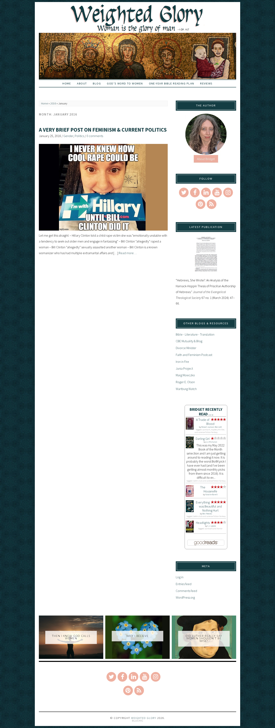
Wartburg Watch (186, 389)
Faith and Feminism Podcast (194, 355)
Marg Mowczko (185, 375)
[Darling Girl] (190, 447)
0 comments (95, 136)
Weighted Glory (143, 718)
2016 (53, 103)
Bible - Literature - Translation (195, 334)
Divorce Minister (186, 348)
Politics (79, 136)
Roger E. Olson (185, 382)
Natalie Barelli (211, 494)
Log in (179, 577)
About (82, 83)
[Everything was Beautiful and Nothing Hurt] (190, 511)
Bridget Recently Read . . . (206, 411)
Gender (68, 136)
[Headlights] (190, 531)
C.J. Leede (211, 526)
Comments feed (186, 591)
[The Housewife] (190, 496)
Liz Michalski (211, 442)
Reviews (206, 83)
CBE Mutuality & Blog (189, 341)
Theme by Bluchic (137, 721)
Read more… (128, 253)
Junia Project (184, 368)
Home (66, 83)
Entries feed (183, 584)
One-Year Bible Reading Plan (171, 83)
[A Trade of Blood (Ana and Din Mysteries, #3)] (190, 428)
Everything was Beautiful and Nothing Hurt (209, 506)
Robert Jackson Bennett (211, 427)
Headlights (203, 523)
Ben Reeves (207, 513)
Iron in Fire (182, 362)
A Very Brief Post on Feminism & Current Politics (103, 129)
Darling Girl (203, 439)
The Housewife (208, 489)
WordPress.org (185, 597)
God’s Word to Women (125, 83)
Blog (97, 83)
